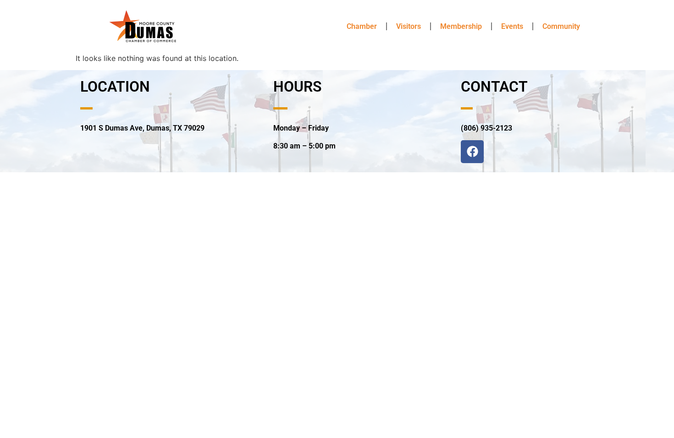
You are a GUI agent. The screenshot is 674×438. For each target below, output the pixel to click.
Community (561, 26)
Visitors (408, 26)
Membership (461, 26)
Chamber (362, 26)
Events (512, 26)
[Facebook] (472, 151)
